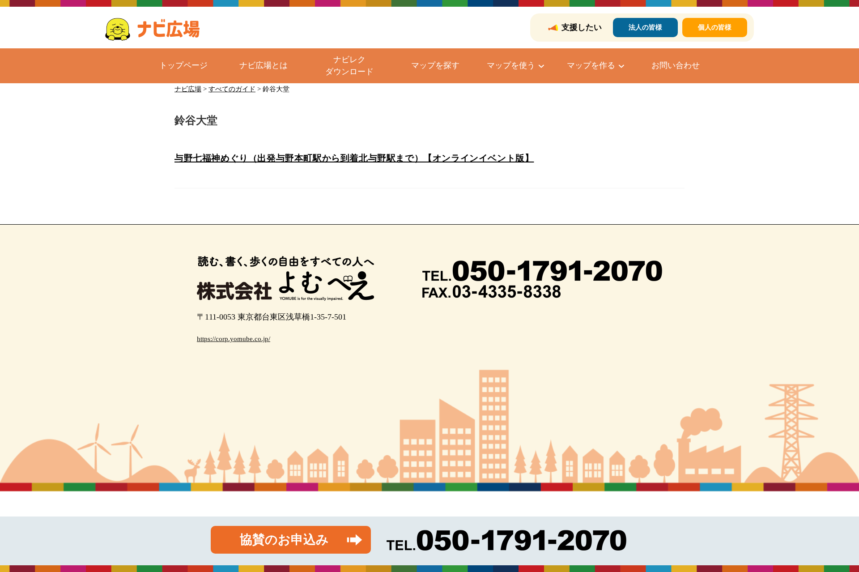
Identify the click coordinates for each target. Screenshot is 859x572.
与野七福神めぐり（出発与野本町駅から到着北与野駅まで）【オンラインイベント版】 (354, 158)
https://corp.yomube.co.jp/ (233, 338)
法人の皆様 (645, 27)
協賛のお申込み (284, 539)
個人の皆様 (714, 27)
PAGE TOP (832, 547)
